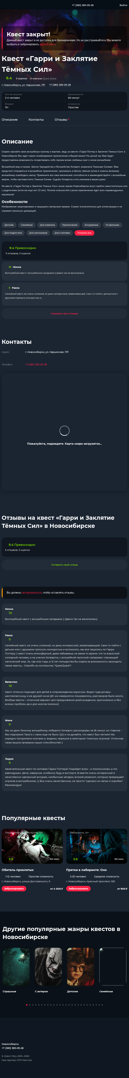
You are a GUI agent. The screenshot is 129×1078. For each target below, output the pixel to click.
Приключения (69, 225)
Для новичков (47, 225)
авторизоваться (32, 592)
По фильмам (112, 225)
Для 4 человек (62, 233)
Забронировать (14, 888)
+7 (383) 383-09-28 (60, 84)
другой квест (47, 44)
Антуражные (91, 225)
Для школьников (38, 233)
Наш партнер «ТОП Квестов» (17, 1060)
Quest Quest (49, 78)
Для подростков (13, 233)
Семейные (27, 225)
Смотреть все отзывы (64, 313)
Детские (9, 225)
